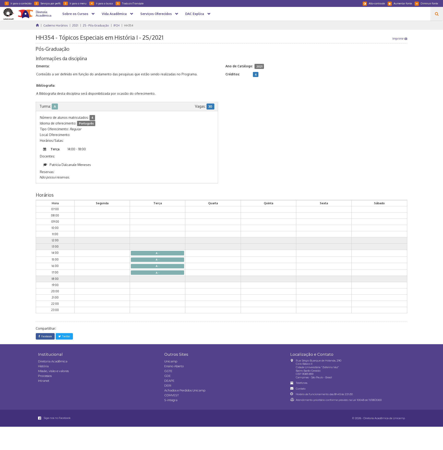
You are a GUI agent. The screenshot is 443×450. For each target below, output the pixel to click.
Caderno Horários (55, 25)
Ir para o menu (76, 3)
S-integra (170, 400)
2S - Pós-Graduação (96, 25)
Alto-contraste (377, 3)
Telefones (301, 383)
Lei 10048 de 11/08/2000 (367, 400)
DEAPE (169, 380)
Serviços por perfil (48, 3)
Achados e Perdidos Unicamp (184, 390)
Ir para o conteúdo (18, 3)
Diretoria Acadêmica (52, 361)
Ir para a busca (102, 3)
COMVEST (171, 395)
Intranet (43, 380)
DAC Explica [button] (194, 14)
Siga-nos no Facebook (57, 418)
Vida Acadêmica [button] (114, 14)
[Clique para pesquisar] (436, 14)
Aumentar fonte (403, 3)
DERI (167, 385)
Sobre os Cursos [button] (75, 14)
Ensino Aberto (174, 366)
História (43, 366)
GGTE (168, 371)
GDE (167, 376)
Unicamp (170, 361)
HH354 (128, 25)
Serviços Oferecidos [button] (156, 14)
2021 (75, 25)
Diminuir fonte (429, 3)
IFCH (117, 25)
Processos (45, 376)
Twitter (65, 336)
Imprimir (398, 38)
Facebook (46, 336)
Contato (300, 388)
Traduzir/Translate (130, 3)
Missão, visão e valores (53, 371)
